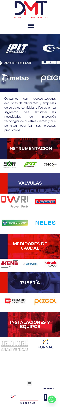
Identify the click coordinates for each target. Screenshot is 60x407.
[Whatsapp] (52, 399)
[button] (30, 25)
